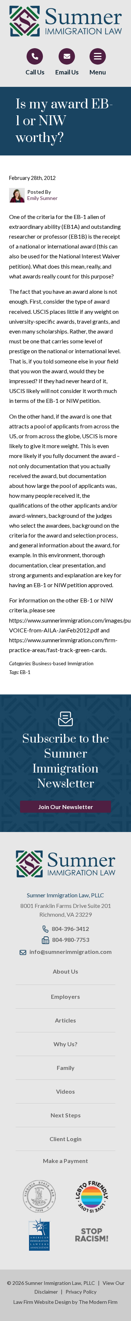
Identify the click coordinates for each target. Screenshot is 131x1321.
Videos (65, 1091)
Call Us (34, 72)
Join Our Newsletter (65, 806)
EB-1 (25, 672)
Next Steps (66, 1115)
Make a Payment (65, 1160)
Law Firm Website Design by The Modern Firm (65, 1302)
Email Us (67, 72)
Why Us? (65, 1043)
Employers (65, 996)
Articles (65, 1020)
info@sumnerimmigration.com (70, 951)
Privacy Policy (81, 1292)
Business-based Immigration (63, 663)
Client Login (65, 1138)
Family (66, 1067)
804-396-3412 (70, 928)
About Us (65, 971)
